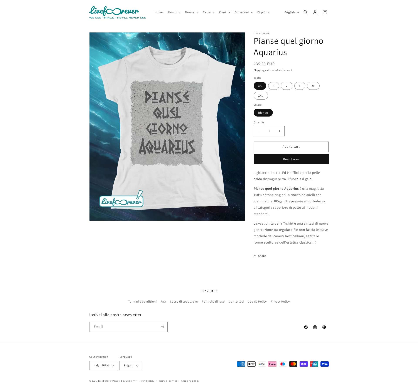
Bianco (263, 113)
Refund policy (146, 380)
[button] (173, 12)
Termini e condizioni (142, 302)
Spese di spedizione (184, 302)
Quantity (259, 122)
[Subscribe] (162, 327)
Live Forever (105, 381)
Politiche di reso (213, 302)
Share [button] (262, 256)
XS (260, 86)
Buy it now (291, 159)
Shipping (259, 70)
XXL (260, 96)
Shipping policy (190, 380)
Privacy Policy (280, 302)
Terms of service (168, 380)
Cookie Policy (257, 302)
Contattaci (236, 302)
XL (313, 86)
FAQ (163, 302)
